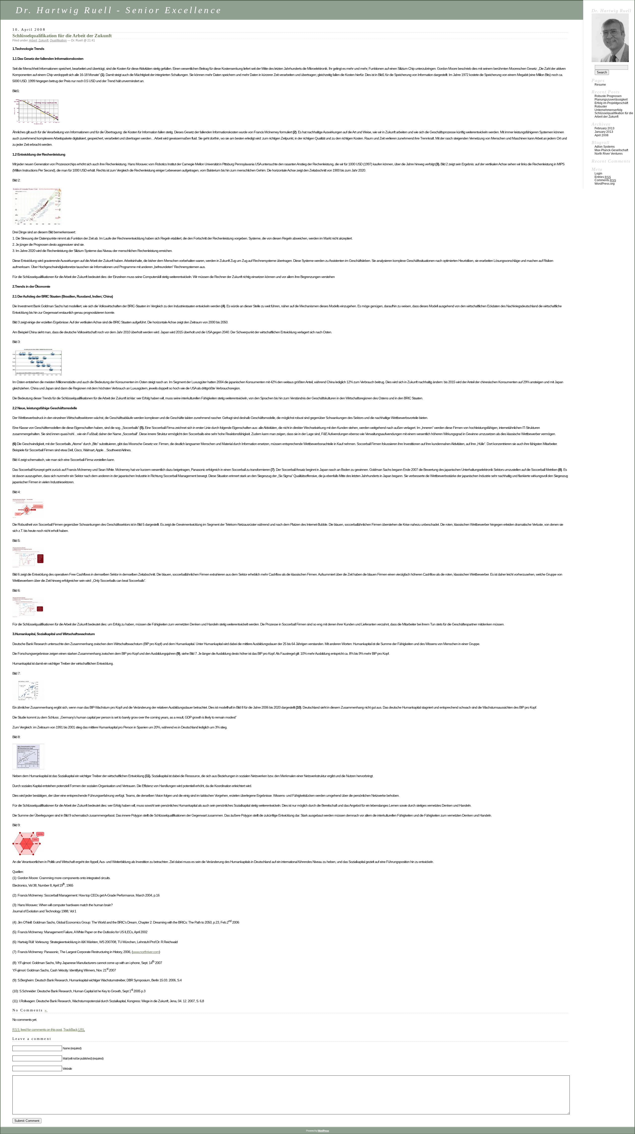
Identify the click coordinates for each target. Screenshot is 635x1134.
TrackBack (74, 1029)
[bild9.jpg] (28, 854)
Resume (600, 84)
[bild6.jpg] (28, 616)
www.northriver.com (146, 952)
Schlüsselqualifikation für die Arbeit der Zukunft (62, 35)
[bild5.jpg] (28, 566)
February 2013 (604, 128)
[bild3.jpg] (37, 374)
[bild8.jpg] (28, 768)
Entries (603, 177)
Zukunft (43, 40)
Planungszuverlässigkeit (611, 99)
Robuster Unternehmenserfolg (608, 108)
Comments (605, 180)
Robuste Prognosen (608, 96)
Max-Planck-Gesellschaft (611, 150)
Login (598, 173)
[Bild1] (37, 124)
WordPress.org (605, 183)
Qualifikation (58, 40)
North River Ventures (609, 153)
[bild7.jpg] (28, 700)
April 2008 (601, 135)
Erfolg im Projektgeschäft (611, 103)
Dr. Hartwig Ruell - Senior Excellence (119, 10)
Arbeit (33, 40)
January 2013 (604, 132)
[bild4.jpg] (28, 517)
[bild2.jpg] (37, 224)
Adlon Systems (605, 146)
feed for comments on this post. (37, 1029)
